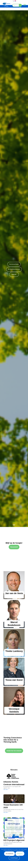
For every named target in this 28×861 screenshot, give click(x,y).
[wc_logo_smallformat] (6, 5)
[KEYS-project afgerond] (14, 827)
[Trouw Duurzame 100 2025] (14, 798)
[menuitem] (14, 0)
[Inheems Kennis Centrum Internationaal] (14, 776)
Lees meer (5, 789)
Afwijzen (20, 853)
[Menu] (24, 5)
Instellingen (14, 858)
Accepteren (9, 853)
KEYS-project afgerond (13, 840)
